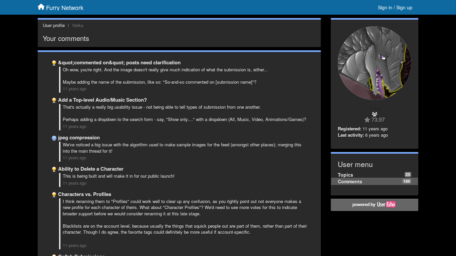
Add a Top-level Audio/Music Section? (102, 99)
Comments (350, 181)
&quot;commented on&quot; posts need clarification (119, 62)
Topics (345, 174)
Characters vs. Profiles (84, 194)
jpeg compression (79, 137)
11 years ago (74, 89)
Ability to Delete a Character (91, 168)
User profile (54, 25)
